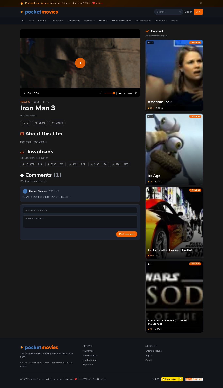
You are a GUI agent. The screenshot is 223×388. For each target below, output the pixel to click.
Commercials (74, 20)
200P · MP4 (100, 164)
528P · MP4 (79, 164)
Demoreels (89, 20)
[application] (80, 63)
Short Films (161, 20)
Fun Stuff (103, 20)
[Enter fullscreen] (136, 93)
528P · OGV (57, 164)
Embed (59, 122)
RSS (157, 379)
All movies (88, 350)
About (148, 360)
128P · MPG (122, 164)
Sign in (188, 11)
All (23, 20)
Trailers (174, 20)
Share (42, 122)
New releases (90, 355)
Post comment (126, 234)
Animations (57, 20)
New (31, 20)
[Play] (80, 63)
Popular (42, 20)
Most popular (89, 360)
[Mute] (101, 93)
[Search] (180, 12)
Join (198, 11)
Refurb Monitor (42, 362)
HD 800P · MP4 (34, 164)
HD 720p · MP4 (125, 93)
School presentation (121, 20)
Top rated (88, 364)
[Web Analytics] (194, 379)
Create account (153, 350)
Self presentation (143, 20)
